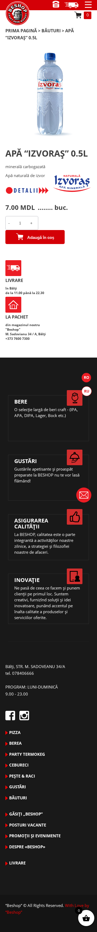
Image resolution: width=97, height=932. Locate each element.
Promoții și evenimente (35, 835)
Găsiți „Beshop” (26, 814)
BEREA (15, 743)
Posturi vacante (27, 825)
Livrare (17, 863)
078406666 (23, 673)
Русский (87, 391)
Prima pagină (21, 31)
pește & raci (22, 776)
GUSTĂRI (17, 786)
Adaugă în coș (40, 237)
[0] (77, 15)
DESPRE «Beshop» (27, 846)
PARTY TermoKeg (27, 754)
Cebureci (19, 765)
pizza (14, 732)
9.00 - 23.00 (73, 5)
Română (86, 377)
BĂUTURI (51, 31)
